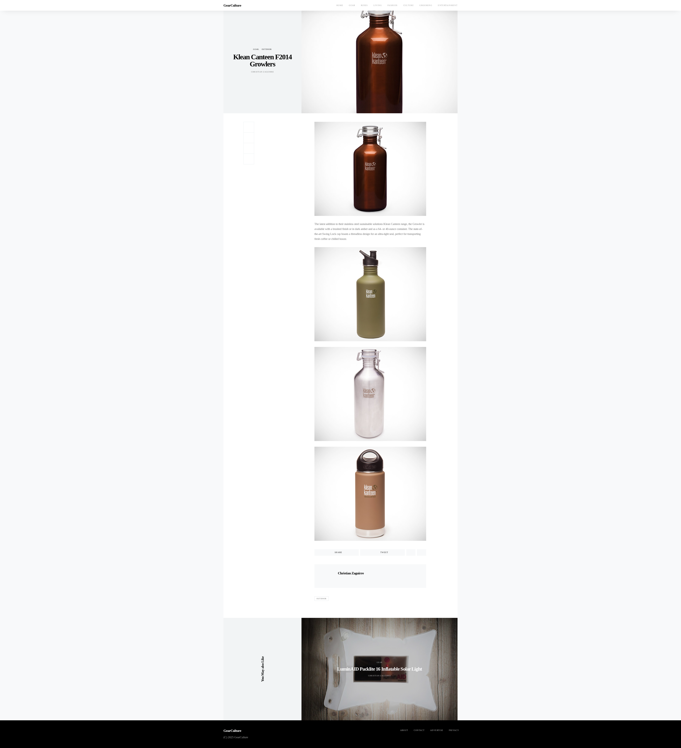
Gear (352, 5)
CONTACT (419, 730)
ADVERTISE (436, 730)
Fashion (392, 5)
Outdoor (267, 49)
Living (377, 5)
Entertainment (448, 5)
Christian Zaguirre (262, 72)
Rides (364, 5)
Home (339, 5)
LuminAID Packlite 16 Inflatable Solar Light (379, 669)
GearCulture (232, 5)
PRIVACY (454, 730)
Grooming (425, 5)
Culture (408, 5)
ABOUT (404, 730)
